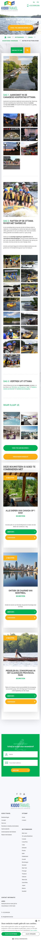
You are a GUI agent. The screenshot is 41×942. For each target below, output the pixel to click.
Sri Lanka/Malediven (27, 836)
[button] (20, 939)
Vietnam (24, 876)
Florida (24, 850)
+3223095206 (34, 5)
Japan (23, 885)
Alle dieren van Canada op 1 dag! (20, 387)
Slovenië (24, 865)
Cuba (23, 844)
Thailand (24, 873)
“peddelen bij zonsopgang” (23, 389)
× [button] (39, 920)
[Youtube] (24, 794)
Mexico (24, 888)
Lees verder (33, 930)
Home (9, 37)
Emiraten (24, 847)
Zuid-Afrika (25, 882)
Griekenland (25, 856)
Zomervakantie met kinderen (8, 832)
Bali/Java (24, 833)
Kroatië (24, 859)
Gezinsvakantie (5, 829)
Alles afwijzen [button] (31, 934)
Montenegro (25, 862)
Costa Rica (25, 842)
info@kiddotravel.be (8, 916)
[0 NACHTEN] (20, 489)
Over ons (3, 823)
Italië (23, 853)
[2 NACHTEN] (20, 569)
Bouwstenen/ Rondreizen (10, 40)
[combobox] (36, 921)
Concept (3, 820)
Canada (30, 37)
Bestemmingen (19, 37)
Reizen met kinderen (6, 834)
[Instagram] (20, 794)
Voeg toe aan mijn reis (19, 28)
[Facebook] (17, 794)
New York (24, 868)
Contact (24, 820)
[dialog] (20, 930)
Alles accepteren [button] (11, 934)
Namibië (24, 891)
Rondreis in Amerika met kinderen (10, 826)
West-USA (24, 879)
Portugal (24, 871)
